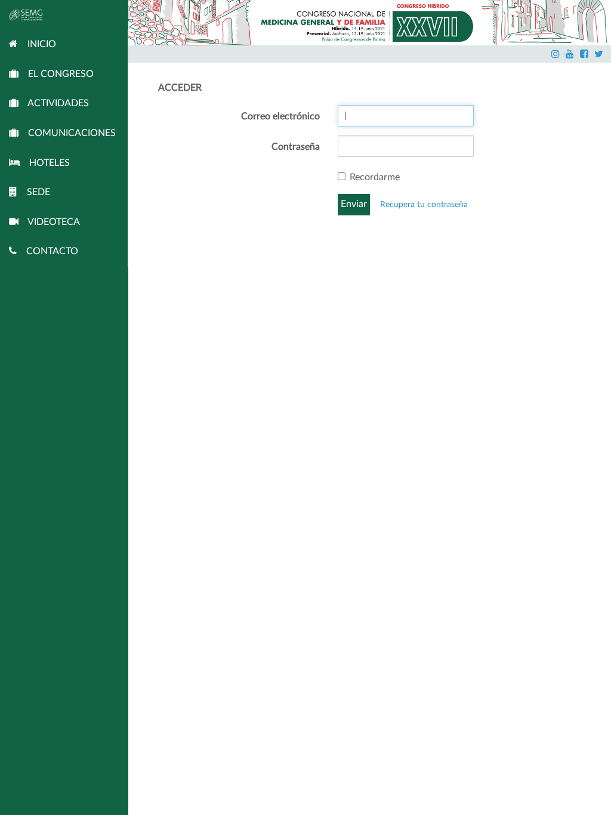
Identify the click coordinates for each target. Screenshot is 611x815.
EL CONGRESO (56, 74)
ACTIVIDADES (53, 103)
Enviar (354, 204)
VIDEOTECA (49, 222)
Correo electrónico (280, 116)
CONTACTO (47, 251)
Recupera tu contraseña (424, 204)
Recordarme (375, 177)
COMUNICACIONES (67, 133)
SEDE (33, 192)
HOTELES (45, 163)
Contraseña (295, 147)
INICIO (37, 44)
